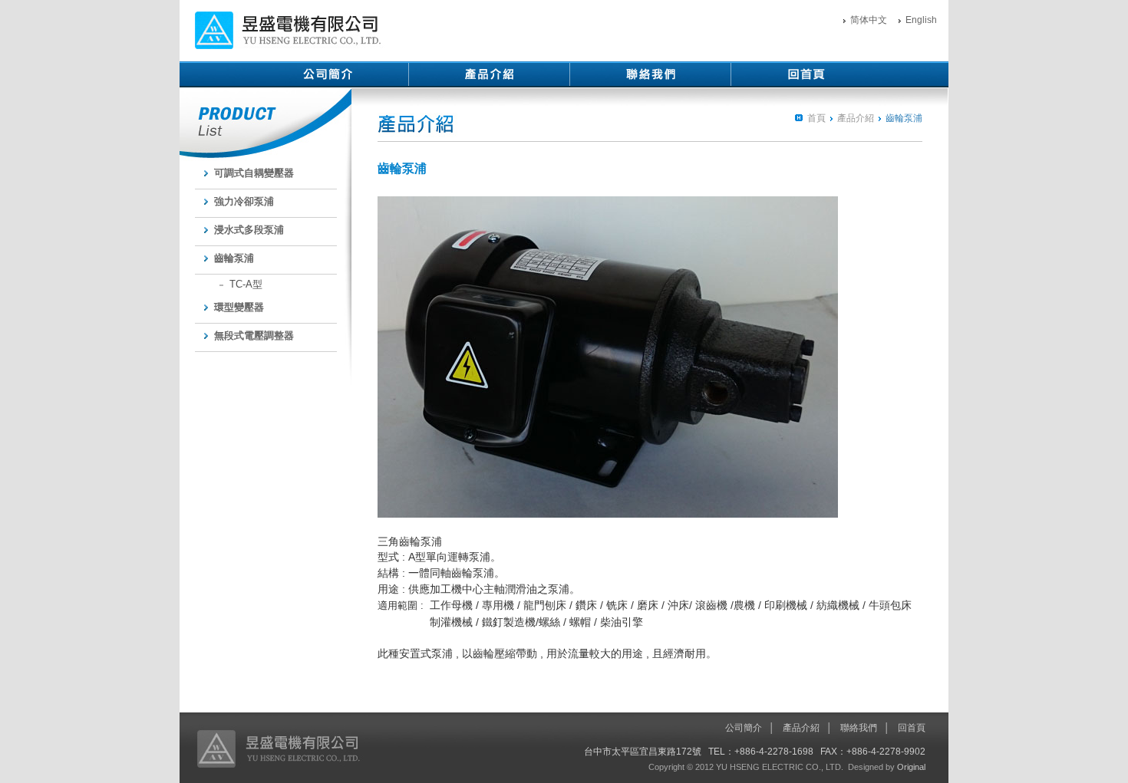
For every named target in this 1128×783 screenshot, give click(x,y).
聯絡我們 (858, 727)
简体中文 (868, 20)
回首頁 (911, 727)
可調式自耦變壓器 (254, 173)
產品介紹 (855, 118)
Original (911, 766)
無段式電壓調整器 (254, 335)
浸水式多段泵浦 (249, 229)
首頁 (816, 118)
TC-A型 (245, 284)
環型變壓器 (239, 307)
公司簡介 (743, 727)
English (921, 20)
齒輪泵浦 (234, 258)
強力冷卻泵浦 (244, 201)
